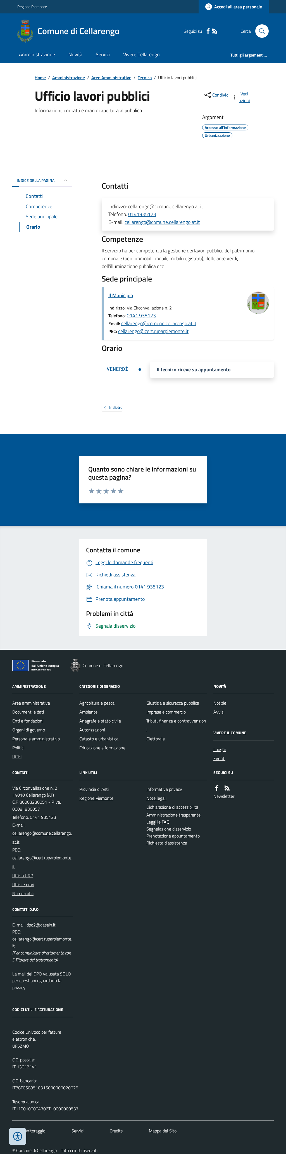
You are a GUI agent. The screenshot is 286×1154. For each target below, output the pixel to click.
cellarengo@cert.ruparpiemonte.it (153, 331)
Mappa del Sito (163, 1130)
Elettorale (155, 738)
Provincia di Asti (94, 789)
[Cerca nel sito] (260, 31)
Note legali (156, 798)
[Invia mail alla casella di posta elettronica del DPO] (41, 924)
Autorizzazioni (92, 729)
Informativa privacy (164, 789)
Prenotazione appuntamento (173, 835)
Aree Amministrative (111, 77)
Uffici (17, 756)
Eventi (219, 758)
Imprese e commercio (166, 712)
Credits (116, 1130)
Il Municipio (120, 295)
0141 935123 (141, 315)
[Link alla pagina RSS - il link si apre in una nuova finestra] (214, 31)
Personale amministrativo (36, 738)
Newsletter (223, 796)
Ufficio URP (22, 875)
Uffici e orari (23, 884)
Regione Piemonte (32, 7)
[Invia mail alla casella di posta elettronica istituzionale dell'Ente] (42, 837)
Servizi (103, 54)
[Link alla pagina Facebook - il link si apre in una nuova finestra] (208, 31)
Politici (18, 747)
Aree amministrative (31, 703)
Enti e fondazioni (27, 720)
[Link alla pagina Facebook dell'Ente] (216, 788)
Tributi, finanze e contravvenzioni (176, 725)
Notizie (219, 703)
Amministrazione (37, 54)
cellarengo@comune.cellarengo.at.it (162, 222)
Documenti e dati (28, 712)
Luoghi (219, 749)
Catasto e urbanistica (98, 738)
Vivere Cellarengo (141, 54)
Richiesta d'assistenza (166, 842)
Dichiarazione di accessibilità (172, 807)
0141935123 (142, 214)
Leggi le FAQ (158, 821)
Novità (75, 54)
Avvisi (218, 712)
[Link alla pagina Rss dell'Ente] (227, 788)
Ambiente (88, 712)
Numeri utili (23, 893)
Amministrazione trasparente (173, 814)
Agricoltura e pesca (97, 703)
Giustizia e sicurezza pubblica (172, 703)
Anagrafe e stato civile (100, 720)
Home (40, 77)
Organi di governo (28, 729)
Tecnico (145, 77)
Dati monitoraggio (28, 1130)
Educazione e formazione (102, 747)
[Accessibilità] (17, 1136)
